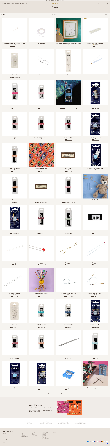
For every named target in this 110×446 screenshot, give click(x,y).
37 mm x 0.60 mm (68, 202)
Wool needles (14, 199)
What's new (8, 3)
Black (96, 46)
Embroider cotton (67, 108)
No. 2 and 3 (14, 327)
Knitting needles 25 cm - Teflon (15, 262)
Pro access (54, 432)
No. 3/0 (38, 233)
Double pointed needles (68, 355)
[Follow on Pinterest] (5, 439)
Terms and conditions (61, 0)
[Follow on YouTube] (6, 439)
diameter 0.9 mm (17, 46)
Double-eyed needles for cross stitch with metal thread (41, 355)
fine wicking (11, 77)
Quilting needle (14, 74)
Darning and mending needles (41, 230)
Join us (33, 433)
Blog (26, 3)
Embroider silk (62, 108)
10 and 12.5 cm (37, 202)
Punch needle (95, 74)
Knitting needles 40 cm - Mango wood (41, 293)
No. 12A (68, 171)
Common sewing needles (68, 324)
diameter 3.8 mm (12, 46)
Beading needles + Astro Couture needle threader (95, 168)
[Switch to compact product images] (4, 14)
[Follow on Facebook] (2, 439)
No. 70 (68, 389)
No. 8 (94, 327)
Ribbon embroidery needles (14, 137)
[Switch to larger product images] (1, 14)
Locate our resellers (34, 435)
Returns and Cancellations (45, 438)
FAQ (42, 436)
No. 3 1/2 (16, 296)
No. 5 (15, 108)
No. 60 (66, 389)
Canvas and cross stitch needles (14, 168)
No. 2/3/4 (94, 358)
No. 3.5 (39, 296)
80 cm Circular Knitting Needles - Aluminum (68, 293)
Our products (4, 3)
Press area (33, 434)
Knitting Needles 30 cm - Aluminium (41, 262)
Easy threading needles (95, 355)
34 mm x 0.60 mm (64, 202)
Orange (43, 171)
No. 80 (70, 389)
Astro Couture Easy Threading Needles (14, 387)
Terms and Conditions (45, 432)
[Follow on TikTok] (7, 439)
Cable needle (41, 74)
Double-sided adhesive (41, 43)
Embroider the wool (73, 108)
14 (58, 393)
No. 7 (94, 108)
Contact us (33, 432)
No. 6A (66, 171)
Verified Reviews (44, 437)
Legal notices (44, 433)
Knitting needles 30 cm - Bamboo (68, 262)
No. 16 (14, 171)
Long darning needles (68, 230)
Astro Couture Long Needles (41, 387)
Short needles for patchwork (41, 324)
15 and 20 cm (41, 202)
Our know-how (22, 433)
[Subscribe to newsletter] (14, 436)
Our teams (22, 434)
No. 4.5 (43, 296)
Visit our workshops (22, 3)
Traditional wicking (16, 77)
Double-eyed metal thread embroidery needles (41, 137)
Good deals (12, 3)
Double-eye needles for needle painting (14, 355)
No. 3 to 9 (16, 233)
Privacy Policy (44, 434)
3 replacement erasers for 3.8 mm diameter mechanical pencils (14, 43)
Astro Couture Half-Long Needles (95, 324)
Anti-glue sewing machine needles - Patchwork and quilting (95, 387)
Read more (55, 9)
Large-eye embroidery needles (68, 137)
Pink (40, 171)
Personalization (17, 3)
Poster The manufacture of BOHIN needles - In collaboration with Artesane (68, 43)
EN (98, 3)
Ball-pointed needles (68, 199)
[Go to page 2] (61, 393)
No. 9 (96, 108)
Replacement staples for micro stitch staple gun (95, 43)
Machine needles (68, 387)
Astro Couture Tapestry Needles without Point (95, 137)
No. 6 (42, 327)
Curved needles (14, 324)
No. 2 (17, 327)
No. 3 (14, 108)
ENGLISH (3, 442)
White (94, 46)
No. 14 (12, 171)
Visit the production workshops (24, 436)
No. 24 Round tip (12, 358)
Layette (13, 202)
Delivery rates (44, 435)
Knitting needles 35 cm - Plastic (95, 262)
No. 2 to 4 (11, 327)
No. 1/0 (11, 233)
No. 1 (12, 108)
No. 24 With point (17, 358)
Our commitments (23, 435)
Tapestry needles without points (95, 230)
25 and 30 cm (45, 202)
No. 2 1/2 (12, 296)
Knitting (16, 202)
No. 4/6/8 (97, 358)
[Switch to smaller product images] (3, 14)
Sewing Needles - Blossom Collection (41, 168)
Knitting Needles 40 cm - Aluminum (14, 293)
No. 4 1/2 (97, 296)
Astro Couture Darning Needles (14, 230)
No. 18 (16, 171)
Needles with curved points (95, 199)
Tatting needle (68, 74)
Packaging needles (68, 168)
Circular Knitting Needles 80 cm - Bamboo (95, 293)
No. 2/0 (14, 233)
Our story (22, 432)
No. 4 (70, 171)
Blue (38, 171)
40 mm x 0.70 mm (73, 202)
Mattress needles (41, 199)
